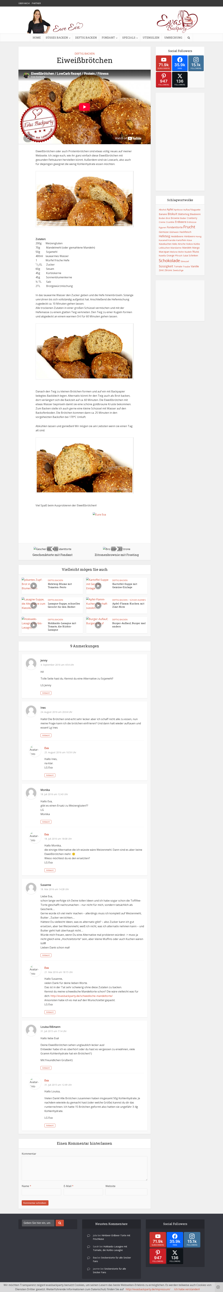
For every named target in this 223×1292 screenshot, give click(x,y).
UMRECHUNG (173, 37)
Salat (185, 255)
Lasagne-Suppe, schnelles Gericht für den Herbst (64, 605)
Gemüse (164, 231)
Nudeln (188, 251)
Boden (162, 218)
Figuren (162, 227)
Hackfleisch (185, 231)
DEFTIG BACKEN (86, 37)
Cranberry (192, 218)
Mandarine (176, 247)
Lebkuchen (164, 247)
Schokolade (169, 260)
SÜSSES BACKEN (57, 37)
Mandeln (186, 247)
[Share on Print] (23, 121)
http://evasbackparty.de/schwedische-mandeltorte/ (81, 996)
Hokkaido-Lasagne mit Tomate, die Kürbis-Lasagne (62, 626)
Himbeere (189, 236)
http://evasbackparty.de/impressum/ (148, 1289)
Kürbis (197, 243)
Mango (196, 247)
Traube (186, 266)
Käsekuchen (165, 243)
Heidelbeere (177, 236)
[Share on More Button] (23, 127)
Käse (189, 240)
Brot (168, 218)
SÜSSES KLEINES (138, 599)
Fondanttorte (175, 227)
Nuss (195, 251)
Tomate (178, 266)
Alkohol (162, 209)
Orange (170, 255)
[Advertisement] (180, 142)
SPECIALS (128, 37)
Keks (174, 243)
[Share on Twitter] (23, 101)
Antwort (46, 693)
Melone (174, 251)
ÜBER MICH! (24, 3)
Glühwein (174, 232)
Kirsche (182, 243)
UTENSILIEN (151, 37)
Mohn (181, 251)
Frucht (189, 226)
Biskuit (172, 214)
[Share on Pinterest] (23, 95)
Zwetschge (178, 270)
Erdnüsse (191, 222)
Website (110, 1186)
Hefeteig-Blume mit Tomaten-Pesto (60, 585)
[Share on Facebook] (23, 82)
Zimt (161, 270)
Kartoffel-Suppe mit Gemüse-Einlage (124, 585)
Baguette (195, 209)
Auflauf (187, 209)
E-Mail (68, 1186)
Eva (46, 748)
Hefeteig (164, 236)
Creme (162, 222)
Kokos (189, 243)
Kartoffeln (181, 240)
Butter (183, 218)
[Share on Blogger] (23, 108)
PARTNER (36, 3)
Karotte (172, 240)
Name (26, 1186)
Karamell (163, 240)
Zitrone (168, 270)
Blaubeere (195, 214)
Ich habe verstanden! (187, 1289)
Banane (163, 214)
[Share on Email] (23, 114)
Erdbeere (180, 222)
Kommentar (29, 1153)
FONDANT (108, 37)
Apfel (170, 209)
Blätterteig (183, 214)
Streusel (185, 261)
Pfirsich (178, 255)
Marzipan (164, 251)
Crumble (170, 222)
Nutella (162, 255)
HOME (37, 37)
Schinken (193, 255)
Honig (198, 236)
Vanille (195, 266)
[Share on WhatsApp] (23, 88)
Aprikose (178, 209)
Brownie (175, 218)
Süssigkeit (166, 266)
